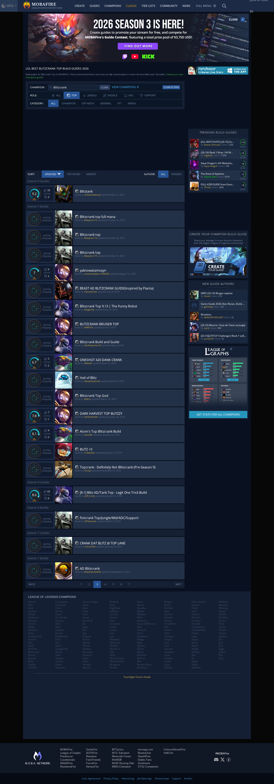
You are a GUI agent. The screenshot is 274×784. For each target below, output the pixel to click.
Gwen (58, 664)
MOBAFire (66, 749)
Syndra (168, 667)
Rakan (140, 652)
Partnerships (162, 778)
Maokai (114, 645)
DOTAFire (91, 752)
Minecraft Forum (121, 756)
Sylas (167, 664)
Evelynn (59, 630)
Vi (193, 658)
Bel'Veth (32, 649)
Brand (31, 655)
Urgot (195, 639)
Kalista (86, 642)
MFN (10, 6)
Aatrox (32, 601)
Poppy (140, 639)
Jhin (85, 630)
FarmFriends (93, 759)
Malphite (115, 639)
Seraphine (170, 623)
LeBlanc (114, 611)
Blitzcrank (33, 652)
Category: (37, 103)
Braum (32, 658)
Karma (86, 645)
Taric (194, 611)
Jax (84, 623)
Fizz (57, 642)
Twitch (195, 633)
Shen (167, 633)
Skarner (168, 649)
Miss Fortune (117, 658)
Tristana (196, 620)
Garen (58, 652)
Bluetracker (144, 752)
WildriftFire (66, 763)
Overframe (144, 763)
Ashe (31, 633)
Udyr (194, 636)
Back (32, 584)
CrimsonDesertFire (174, 749)
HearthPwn (144, 756)
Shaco (167, 630)
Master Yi (115, 649)
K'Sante (87, 636)
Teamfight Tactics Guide (137, 677)
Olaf (139, 627)
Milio (112, 655)
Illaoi (85, 608)
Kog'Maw (115, 608)
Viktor (195, 664)
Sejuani (168, 617)
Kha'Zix (87, 667)
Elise (58, 627)
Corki (58, 608)
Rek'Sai (141, 658)
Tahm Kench (198, 601)
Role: (33, 95)
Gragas (59, 658)
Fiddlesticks (61, 636)
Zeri (221, 645)
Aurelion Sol (35, 636)
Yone (221, 623)
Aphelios (33, 630)
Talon (195, 608)
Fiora (58, 639)
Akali (30, 608)
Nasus (140, 605)
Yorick (222, 627)
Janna (86, 617)
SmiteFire (91, 749)
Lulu (112, 633)
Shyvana (169, 636)
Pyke (139, 642)
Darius (59, 611)
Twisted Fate (199, 630)
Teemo (195, 614)
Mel (112, 652)
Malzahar (115, 642)
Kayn (85, 661)
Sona (167, 655)
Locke (113, 627)
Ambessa (33, 617)
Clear (104, 87)
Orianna (141, 630)
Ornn (140, 633)
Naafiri (113, 667)
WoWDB (117, 759)
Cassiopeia (61, 601)
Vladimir (196, 667)
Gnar (58, 655)
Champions (113, 6)
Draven (59, 620)
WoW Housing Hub (123, 763)
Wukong (223, 608)
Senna (167, 620)
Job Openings (144, 778)
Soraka (168, 658)
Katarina (87, 655)
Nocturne (142, 620)
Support (176, 778)
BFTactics (118, 749)
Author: (149, 174)
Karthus (87, 649)
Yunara (223, 630)
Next (179, 584)
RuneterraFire (68, 766)
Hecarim (60, 667)
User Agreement (91, 778)
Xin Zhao (223, 617)
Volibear (223, 601)
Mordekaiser (117, 661)
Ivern (85, 614)
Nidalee (141, 614)
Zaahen (223, 636)
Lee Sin (114, 614)
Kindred (114, 601)
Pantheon (142, 636)
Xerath (222, 614)
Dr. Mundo (61, 617)
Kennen (87, 664)
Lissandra (115, 623)
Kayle (86, 658)
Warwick (223, 605)
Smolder (169, 652)
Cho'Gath (60, 605)
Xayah (222, 611)
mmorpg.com (145, 749)
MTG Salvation (120, 752)
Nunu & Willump (146, 623)
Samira (168, 614)
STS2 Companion (148, 766)
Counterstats (67, 759)
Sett (166, 627)
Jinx (84, 633)
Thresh (195, 617)
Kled (112, 605)
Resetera (91, 756)
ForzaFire (91, 763)
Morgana (115, 664)
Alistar (31, 614)
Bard (30, 645)
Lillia (112, 620)
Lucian (113, 630)
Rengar (168, 601)
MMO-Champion (121, 766)
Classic (131, 6)
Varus (195, 642)
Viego (195, 661)
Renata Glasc (144, 664)
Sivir (166, 645)
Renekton (142, 667)
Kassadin (88, 652)
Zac (221, 639)
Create (80, 6)
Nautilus (141, 608)
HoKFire (168, 752)
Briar (31, 661)
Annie (31, 627)
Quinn (140, 649)
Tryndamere (198, 627)
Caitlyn (32, 664)
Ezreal (58, 633)
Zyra (221, 658)
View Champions (125, 86)
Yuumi (222, 633)
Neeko (140, 611)
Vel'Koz (196, 652)
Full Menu (203, 6)
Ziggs (222, 649)
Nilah (140, 617)
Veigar (195, 649)
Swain (167, 661)
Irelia (85, 611)
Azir (30, 642)
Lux (112, 636)
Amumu (32, 620)
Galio (58, 645)
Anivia (31, 623)
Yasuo (222, 620)
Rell (139, 661)
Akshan (32, 611)
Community (169, 6)
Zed (221, 642)
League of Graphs (70, 752)
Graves (59, 661)
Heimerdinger (90, 601)
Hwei (85, 605)
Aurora (32, 639)
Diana (58, 614)
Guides (95, 6)
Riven (167, 605)
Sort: (31, 174)
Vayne (195, 645)
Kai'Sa (86, 639)
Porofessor (66, 756)
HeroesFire (92, 766)
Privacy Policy (111, 778)
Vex (194, 655)
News (186, 6)
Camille (32, 667)
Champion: (37, 87)
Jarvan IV (87, 620)
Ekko (58, 623)
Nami (140, 601)
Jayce (85, 627)
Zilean (222, 652)
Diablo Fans (145, 759)
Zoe (221, 655)
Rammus (142, 655)
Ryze (166, 611)
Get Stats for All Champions (218, 414)
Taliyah (196, 605)
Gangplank (61, 649)
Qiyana (141, 645)
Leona (113, 617)
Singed (168, 639)
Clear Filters (171, 87)
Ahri (30, 605)
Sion (166, 642)
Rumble (168, 608)
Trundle (196, 623)
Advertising (128, 778)
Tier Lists (148, 6)
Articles (188, 778)
